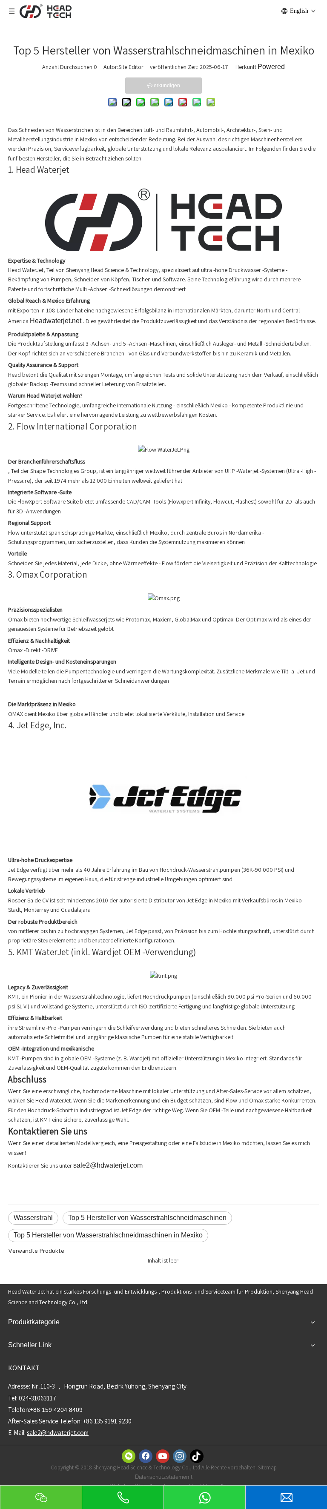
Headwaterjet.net (56, 320)
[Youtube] (162, 1456)
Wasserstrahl (33, 1217)
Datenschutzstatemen (163, 1477)
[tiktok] (197, 1456)
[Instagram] (179, 1456)
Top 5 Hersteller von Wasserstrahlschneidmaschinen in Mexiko (108, 1235)
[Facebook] (145, 1456)
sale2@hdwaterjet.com (108, 1165)
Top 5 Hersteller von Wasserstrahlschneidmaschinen (147, 1217)
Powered (271, 66)
